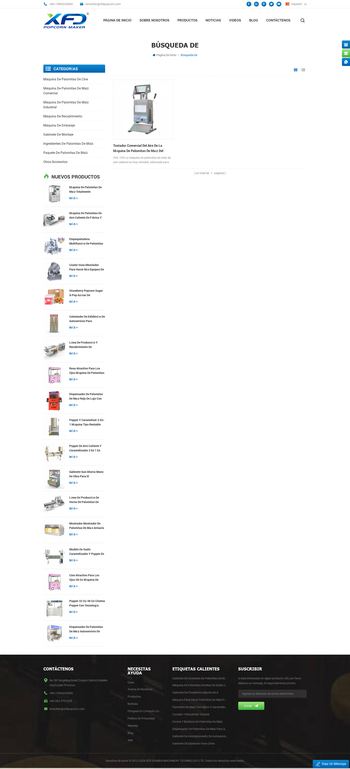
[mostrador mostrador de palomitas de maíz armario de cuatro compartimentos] (54, 530)
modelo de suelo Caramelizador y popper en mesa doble (86, 551)
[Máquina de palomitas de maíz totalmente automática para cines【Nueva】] (54, 194)
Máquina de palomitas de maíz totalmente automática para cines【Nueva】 (85, 189)
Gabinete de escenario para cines (193, 743)
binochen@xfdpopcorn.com (103, 4)
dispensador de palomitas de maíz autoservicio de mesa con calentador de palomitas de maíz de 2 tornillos (86, 629)
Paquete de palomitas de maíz (65, 153)
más (72, 198)
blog (130, 733)
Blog (253, 20)
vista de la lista (303, 70)
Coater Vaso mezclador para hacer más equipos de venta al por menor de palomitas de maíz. (86, 267)
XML (130, 740)
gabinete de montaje (58, 134)
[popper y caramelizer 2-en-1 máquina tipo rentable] (54, 426)
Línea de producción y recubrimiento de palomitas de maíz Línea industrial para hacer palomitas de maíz (85, 344)
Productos (187, 20)
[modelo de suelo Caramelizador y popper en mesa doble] (54, 556)
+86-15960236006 (61, 4)
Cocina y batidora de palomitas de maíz (197, 721)
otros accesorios (55, 162)
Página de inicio (117, 20)
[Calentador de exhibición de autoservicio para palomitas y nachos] (54, 323)
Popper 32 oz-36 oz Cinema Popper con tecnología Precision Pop (87, 603)
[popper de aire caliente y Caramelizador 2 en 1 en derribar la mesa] (54, 452)
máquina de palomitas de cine (65, 79)
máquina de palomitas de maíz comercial (66, 90)
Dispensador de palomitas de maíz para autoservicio (200, 729)
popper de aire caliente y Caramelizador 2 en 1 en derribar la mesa (85, 448)
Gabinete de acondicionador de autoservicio (200, 736)
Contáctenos (278, 20)
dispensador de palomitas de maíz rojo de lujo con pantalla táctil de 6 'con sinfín (86, 396)
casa (131, 682)
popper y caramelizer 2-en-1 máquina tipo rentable (86, 422)
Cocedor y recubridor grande (190, 714)
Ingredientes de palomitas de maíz (68, 144)
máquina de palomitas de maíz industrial (66, 104)
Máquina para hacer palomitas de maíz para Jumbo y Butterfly (200, 699)
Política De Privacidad (141, 718)
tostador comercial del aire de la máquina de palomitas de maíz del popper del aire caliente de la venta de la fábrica (142, 148)
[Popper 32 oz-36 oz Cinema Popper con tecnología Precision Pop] (54, 607)
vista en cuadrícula (296, 70)
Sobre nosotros (154, 20)
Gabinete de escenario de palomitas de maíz (200, 678)
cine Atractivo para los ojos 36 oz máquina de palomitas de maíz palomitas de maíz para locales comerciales (84, 577)
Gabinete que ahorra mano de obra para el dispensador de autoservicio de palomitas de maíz (86, 474)
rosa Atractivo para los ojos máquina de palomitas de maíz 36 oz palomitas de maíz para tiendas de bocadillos (87, 370)
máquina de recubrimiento (62, 116)
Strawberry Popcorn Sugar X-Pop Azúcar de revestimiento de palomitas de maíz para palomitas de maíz (86, 293)
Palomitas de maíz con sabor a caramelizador (200, 707)
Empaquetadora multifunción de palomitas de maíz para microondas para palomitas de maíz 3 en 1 (86, 241)
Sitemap (133, 725)
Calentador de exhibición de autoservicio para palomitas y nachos (87, 319)
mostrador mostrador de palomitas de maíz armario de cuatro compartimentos (86, 525)
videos (235, 20)
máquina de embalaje (59, 125)
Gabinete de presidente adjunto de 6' (195, 692)
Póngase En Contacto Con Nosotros (145, 711)
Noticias (213, 20)
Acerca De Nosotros (140, 689)
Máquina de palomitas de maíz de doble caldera (200, 685)
